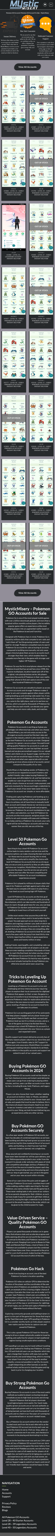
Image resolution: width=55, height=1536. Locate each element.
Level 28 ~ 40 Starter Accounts (17, 1520)
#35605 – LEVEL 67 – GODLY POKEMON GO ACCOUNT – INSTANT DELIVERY (41, 257)
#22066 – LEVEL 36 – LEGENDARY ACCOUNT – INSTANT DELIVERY (14, 257)
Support (6, 1496)
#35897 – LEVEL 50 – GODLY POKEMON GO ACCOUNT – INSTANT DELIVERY (41, 129)
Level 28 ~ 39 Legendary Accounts (19, 1523)
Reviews (6, 1506)
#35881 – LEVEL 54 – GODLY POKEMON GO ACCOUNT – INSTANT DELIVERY (14, 576)
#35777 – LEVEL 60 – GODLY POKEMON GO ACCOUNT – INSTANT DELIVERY (14, 384)
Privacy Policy (9, 1503)
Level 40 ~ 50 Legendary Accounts (19, 1527)
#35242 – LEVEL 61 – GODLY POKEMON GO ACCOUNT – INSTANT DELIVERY (14, 512)
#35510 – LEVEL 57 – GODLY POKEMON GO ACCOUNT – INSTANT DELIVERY (41, 384)
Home (5, 1489)
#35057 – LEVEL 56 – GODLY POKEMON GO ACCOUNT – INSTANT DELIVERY (14, 320)
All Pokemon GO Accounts (15, 1517)
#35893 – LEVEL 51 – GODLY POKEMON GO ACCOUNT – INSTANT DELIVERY (41, 512)
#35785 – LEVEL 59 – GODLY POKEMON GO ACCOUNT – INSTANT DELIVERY (41, 193)
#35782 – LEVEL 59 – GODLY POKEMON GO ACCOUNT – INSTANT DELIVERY (41, 320)
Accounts (7, 1492)
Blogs (5, 1510)
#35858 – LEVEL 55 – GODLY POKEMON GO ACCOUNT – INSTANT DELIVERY (14, 448)
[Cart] (45, 5)
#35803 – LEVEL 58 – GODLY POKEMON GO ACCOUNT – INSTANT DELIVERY (41, 576)
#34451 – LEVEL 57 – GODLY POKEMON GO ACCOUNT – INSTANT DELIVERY (14, 129)
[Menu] (51, 5)
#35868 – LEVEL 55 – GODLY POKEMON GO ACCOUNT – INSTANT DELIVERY (14, 193)
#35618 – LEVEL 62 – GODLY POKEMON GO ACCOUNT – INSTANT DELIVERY (41, 448)
